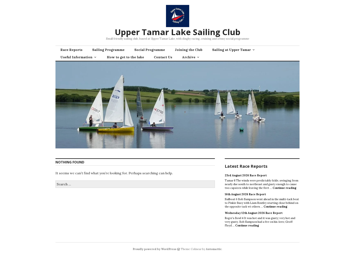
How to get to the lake (125, 57)
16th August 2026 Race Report (245, 194)
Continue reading (284, 188)
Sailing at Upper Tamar (231, 50)
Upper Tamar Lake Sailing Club (177, 32)
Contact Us (163, 57)
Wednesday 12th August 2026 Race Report (253, 213)
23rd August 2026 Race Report (246, 175)
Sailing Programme (108, 50)
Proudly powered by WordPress (154, 249)
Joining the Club (188, 50)
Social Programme (149, 50)
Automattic (214, 249)
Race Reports (71, 50)
